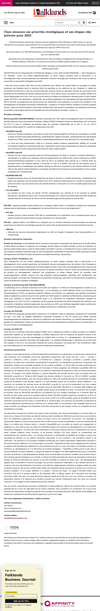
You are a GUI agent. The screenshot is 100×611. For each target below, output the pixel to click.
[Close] (38, 568)
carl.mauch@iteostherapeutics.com (17, 511)
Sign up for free (21, 601)
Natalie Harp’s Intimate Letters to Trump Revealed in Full (33, 3)
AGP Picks (6, 3)
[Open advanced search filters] (84, 22)
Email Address (11, 592)
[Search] (79, 22)
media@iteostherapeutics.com (15, 518)
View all (95, 3)
